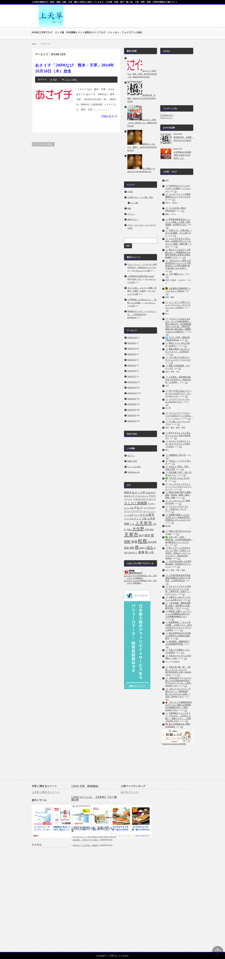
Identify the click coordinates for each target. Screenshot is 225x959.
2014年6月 (131, 354)
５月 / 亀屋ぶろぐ (176, 274)
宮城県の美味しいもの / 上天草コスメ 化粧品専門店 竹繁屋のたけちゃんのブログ (178, 517)
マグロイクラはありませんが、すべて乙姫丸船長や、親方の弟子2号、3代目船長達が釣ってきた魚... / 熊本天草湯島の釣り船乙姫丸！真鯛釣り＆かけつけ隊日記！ (178, 325)
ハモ (144, 511)
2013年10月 (132, 393)
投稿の (132, 461)
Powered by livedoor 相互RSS (174, 744)
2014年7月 (131, 349)
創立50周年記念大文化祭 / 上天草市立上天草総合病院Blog (178, 636)
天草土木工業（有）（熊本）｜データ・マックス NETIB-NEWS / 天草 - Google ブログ (178, 671)
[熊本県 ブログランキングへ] (133, 573)
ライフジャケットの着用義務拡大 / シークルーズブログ (177, 197)
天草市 (131, 534)
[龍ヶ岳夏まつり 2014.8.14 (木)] (135, 168)
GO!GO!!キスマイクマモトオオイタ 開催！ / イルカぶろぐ (178, 188)
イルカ (137, 499)
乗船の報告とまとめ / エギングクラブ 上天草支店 (177, 350)
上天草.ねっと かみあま (118, 956)
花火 (150, 547)
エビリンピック (148, 499)
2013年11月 (132, 388)
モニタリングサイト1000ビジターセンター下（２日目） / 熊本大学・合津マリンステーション (178, 590)
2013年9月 (131, 399)
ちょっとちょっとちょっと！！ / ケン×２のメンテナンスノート (178, 486)
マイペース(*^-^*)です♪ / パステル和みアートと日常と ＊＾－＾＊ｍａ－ (179, 416)
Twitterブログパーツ (166, 118)
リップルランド (132, 518)
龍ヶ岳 (149, 552)
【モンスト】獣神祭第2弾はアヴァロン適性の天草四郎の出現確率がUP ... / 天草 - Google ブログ (178, 706)
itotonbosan (132, 317)
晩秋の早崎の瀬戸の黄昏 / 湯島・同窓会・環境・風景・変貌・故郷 (178, 495)
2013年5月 (131, 421)
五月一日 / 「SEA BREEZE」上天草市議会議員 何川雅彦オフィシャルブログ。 (179, 541)
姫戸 (141, 535)
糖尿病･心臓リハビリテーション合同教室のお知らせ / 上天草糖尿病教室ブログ (178, 614)
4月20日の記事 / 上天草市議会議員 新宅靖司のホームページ (178, 564)
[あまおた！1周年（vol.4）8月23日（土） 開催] (135, 120)
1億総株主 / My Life (177, 455)
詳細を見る (107, 116)
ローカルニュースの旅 (141, 271)
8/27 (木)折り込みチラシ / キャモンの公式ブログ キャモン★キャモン (178, 393)
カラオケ (151, 503)
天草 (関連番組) (89, 786)
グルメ (138, 507)
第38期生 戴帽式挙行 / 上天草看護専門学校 (177, 642)
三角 (144, 518)
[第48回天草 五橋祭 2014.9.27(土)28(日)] (135, 95)
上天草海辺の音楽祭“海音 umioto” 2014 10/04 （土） (182, 155)
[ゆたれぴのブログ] (178, 742)
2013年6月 (131, 415)
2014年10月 (132, 338)
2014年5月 (131, 360)
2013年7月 (131, 410)
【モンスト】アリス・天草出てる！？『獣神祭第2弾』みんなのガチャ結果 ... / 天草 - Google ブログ (177, 693)
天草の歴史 (149, 530)
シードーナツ (134, 511)
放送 (55, 80)
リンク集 (134, 203)
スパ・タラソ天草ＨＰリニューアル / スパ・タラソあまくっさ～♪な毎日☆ (177, 305)
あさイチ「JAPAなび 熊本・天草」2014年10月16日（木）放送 (74, 68)
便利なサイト (132, 219)
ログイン (131, 455)
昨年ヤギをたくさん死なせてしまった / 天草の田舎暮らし (177, 435)
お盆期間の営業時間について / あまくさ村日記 (177, 289)
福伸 (142, 548)
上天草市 (143, 523)
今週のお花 (77, 815)
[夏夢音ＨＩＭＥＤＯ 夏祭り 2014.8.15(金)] (135, 144)
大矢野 (138, 529)
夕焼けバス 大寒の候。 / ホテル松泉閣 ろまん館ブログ (178, 233)
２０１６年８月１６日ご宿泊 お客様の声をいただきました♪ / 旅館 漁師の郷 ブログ (178, 243)
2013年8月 (131, 404)
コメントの (134, 467)
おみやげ (150, 492)
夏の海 (75, 806)
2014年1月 (131, 376)
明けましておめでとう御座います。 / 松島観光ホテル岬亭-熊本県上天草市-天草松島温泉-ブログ (177, 253)
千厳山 (129, 530)
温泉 (126, 548)
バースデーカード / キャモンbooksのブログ (177, 400)
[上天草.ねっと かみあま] (51, 25)
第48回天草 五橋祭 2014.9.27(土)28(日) (141, 98)
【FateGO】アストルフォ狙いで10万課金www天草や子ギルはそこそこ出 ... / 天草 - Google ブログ (178, 682)
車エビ (135, 553)
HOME (130, 192)
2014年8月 (131, 343)
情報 (129, 208)
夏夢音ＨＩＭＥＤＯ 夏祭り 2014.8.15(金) (142, 147)
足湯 (130, 553)
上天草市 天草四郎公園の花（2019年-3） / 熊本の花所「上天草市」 (178, 379)
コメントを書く (71, 80)
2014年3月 (131, 371)
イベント (131, 214)
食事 (141, 552)
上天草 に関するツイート (46, 792)
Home (34, 44)
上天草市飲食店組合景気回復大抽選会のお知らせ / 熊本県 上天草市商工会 (177, 578)
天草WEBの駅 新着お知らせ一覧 (93, 829)
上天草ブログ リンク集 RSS (140, 197)
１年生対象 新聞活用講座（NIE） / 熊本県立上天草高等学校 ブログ (177, 605)
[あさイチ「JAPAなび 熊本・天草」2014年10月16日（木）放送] (135, 71)
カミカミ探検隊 (135, 503)
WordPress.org (133, 472)
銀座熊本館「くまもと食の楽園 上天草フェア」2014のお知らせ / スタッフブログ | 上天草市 (178, 626)
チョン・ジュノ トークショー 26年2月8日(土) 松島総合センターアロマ (142, 267)
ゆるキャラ (129, 496)
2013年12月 (132, 382)
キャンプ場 (128, 508)
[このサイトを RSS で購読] (75, 786)
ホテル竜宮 (147, 515)
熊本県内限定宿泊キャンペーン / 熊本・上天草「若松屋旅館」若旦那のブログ (177, 222)
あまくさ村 (138, 492)
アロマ (152, 496)
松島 (142, 541)
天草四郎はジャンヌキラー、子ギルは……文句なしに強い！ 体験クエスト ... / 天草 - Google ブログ (178, 717)
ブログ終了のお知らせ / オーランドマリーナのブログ (178, 358)
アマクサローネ (141, 496)
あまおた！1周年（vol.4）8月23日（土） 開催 (142, 123)
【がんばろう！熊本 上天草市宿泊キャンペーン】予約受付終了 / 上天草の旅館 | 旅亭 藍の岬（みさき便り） (178, 264)
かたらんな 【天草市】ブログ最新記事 (94, 798)
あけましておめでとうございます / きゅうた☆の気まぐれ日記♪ (177, 444)
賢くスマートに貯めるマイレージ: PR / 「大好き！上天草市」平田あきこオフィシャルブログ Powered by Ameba (178, 553)
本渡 (134, 541)
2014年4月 (131, 365)
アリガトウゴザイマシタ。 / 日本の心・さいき (176, 507)
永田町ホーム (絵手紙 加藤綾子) (86, 845)
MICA (127, 492)
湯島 (131, 548)
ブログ (136, 515)
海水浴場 (152, 542)
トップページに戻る (43, 144)
